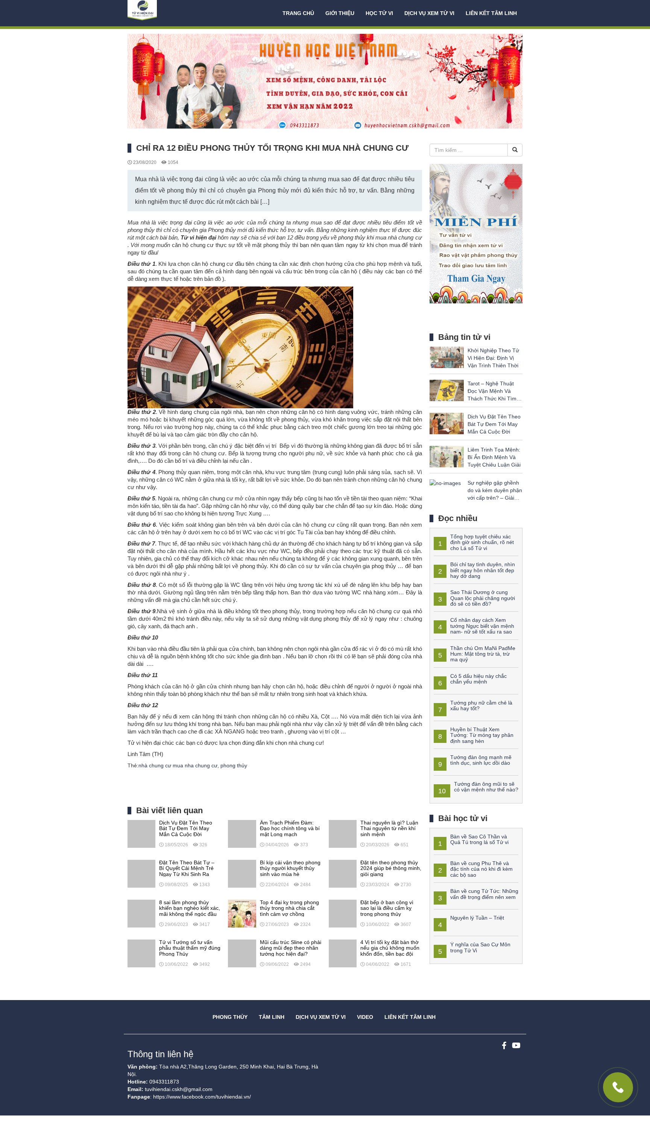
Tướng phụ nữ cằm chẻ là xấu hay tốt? (481, 705)
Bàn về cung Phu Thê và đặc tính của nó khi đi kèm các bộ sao (481, 869)
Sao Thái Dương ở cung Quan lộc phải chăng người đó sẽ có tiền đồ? (482, 598)
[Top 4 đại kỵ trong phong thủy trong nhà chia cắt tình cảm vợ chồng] (242, 913)
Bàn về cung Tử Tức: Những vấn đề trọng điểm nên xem (484, 894)
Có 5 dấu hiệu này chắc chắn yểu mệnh (478, 679)
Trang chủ (298, 13)
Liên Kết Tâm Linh (410, 1017)
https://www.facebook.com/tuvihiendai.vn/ (202, 1097)
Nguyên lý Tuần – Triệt (477, 918)
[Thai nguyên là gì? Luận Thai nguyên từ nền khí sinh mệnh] (343, 834)
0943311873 (164, 1082)
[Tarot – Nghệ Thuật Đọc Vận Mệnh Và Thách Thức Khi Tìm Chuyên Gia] (447, 390)
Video (365, 1017)
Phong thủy (230, 1017)
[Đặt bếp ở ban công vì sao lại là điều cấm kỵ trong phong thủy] (343, 913)
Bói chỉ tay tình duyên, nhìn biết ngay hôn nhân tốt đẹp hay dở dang (482, 570)
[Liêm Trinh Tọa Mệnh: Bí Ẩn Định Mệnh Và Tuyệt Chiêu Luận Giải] (447, 456)
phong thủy (233, 765)
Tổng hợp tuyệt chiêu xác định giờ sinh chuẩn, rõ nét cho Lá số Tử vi (482, 542)
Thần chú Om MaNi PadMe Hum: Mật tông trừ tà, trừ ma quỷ (482, 654)
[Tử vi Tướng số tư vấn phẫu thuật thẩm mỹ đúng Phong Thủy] (141, 953)
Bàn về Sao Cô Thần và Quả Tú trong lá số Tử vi (479, 839)
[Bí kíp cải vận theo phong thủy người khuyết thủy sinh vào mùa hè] (242, 873)
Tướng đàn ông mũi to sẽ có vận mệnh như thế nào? (486, 787)
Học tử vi (379, 13)
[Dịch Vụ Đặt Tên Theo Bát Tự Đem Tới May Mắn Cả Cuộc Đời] (141, 834)
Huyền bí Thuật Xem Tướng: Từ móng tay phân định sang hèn (481, 735)
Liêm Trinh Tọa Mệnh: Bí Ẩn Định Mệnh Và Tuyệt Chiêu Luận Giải (494, 457)
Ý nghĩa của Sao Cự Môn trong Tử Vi (480, 947)
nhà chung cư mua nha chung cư (177, 765)
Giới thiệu (339, 13)
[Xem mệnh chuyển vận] (165, 13)
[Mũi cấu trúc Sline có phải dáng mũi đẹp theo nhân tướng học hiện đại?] (242, 953)
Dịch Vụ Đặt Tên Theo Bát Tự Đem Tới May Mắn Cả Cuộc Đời (494, 424)
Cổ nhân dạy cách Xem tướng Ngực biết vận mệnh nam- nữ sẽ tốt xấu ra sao (482, 626)
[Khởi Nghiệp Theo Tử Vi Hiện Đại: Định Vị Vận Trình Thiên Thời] (447, 357)
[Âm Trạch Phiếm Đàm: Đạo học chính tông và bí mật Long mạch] (242, 834)
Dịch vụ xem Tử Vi (429, 13)
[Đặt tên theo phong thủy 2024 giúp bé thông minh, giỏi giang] (343, 873)
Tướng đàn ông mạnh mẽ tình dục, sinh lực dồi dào (481, 760)
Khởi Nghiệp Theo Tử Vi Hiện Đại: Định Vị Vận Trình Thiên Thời (493, 357)
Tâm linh (271, 1017)
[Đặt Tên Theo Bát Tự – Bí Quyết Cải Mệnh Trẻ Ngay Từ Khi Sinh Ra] (141, 873)
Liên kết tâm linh (491, 13)
